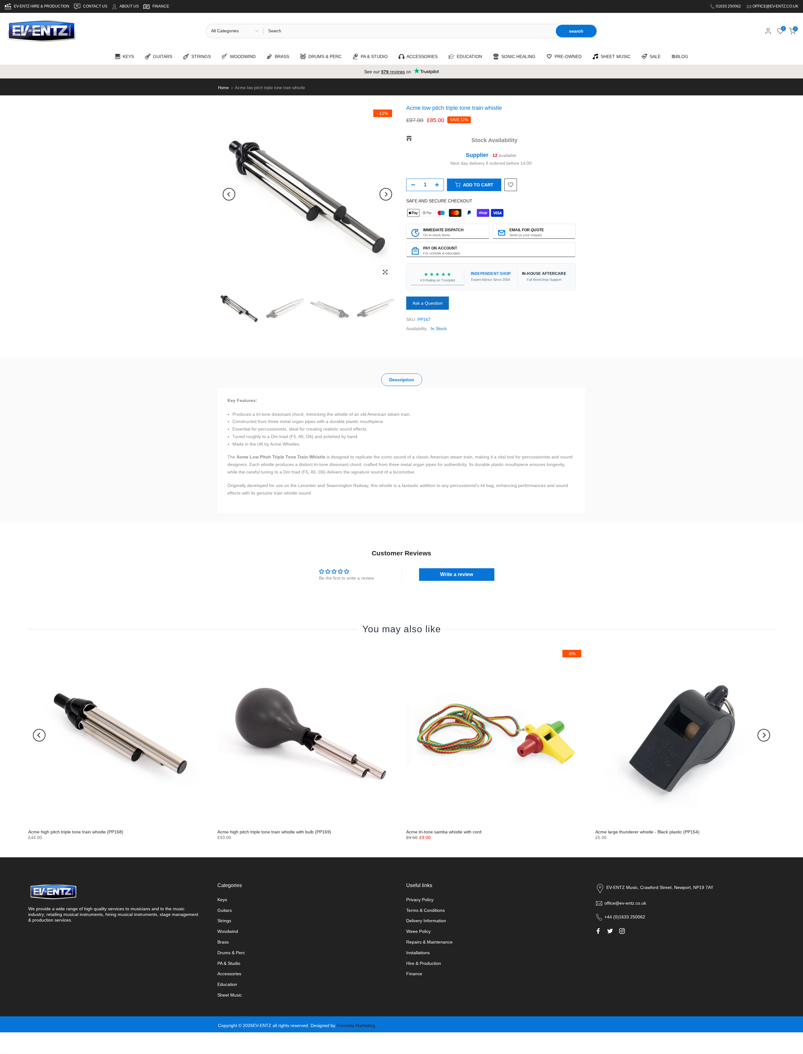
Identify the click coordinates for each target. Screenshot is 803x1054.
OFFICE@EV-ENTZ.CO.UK (775, 6)
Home (223, 87)
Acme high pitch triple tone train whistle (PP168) (75, 831)
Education (227, 984)
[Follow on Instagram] (622, 931)
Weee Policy (418, 931)
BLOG (682, 56)
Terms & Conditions (425, 910)
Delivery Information (426, 920)
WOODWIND (241, 56)
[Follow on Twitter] (610, 931)
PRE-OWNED (567, 56)
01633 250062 (729, 6)
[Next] (386, 194)
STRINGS (200, 56)
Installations (418, 952)
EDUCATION (468, 56)
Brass (223, 941)
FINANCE (160, 6)
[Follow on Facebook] (598, 931)
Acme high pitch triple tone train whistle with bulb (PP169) (274, 831)
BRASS (280, 56)
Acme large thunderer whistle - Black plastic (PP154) (647, 831)
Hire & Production (423, 963)
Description (401, 379)
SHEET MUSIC (614, 56)
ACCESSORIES (421, 56)
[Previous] (229, 194)
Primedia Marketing (356, 1025)
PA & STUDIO (373, 56)
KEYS (127, 56)
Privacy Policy (419, 899)
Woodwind (227, 931)
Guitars (224, 910)
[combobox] (409, 31)
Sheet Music (229, 995)
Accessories (229, 973)
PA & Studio (228, 963)
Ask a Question (427, 303)
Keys (222, 899)
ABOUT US (129, 6)
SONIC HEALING (517, 56)
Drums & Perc (231, 952)
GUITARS (161, 56)
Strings (224, 920)
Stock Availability (494, 140)
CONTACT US (95, 6)
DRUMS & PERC (324, 56)
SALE (654, 56)
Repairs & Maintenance (429, 941)
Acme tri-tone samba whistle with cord (443, 831)
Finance (414, 973)
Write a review (456, 574)
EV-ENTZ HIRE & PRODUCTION (42, 6)
